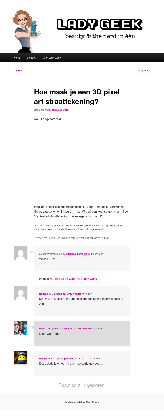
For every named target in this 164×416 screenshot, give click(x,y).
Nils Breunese (47, 358)
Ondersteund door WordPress (82, 402)
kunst (113, 225)
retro (48, 229)
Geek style (91, 225)
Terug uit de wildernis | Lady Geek (75, 278)
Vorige (17, 70)
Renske (43, 293)
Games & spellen (74, 225)
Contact (31, 57)
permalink (98, 229)
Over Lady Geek (51, 57)
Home (17, 57)
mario (120, 225)
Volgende (145, 70)
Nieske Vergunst (66, 229)
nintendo (39, 229)
